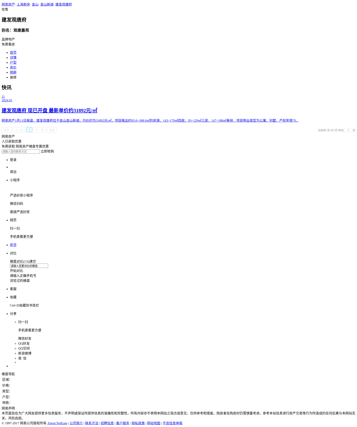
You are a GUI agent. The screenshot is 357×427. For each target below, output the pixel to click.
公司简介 (76, 423)
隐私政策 (138, 423)
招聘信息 (107, 423)
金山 (35, 4)
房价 (13, 67)
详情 (13, 57)
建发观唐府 (63, 4)
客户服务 (122, 423)
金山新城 (47, 4)
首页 (13, 52)
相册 (13, 72)
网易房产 (8, 4)
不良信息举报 (172, 423)
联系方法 (91, 423)
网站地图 (153, 423)
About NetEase (57, 423)
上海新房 (23, 4)
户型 (13, 62)
